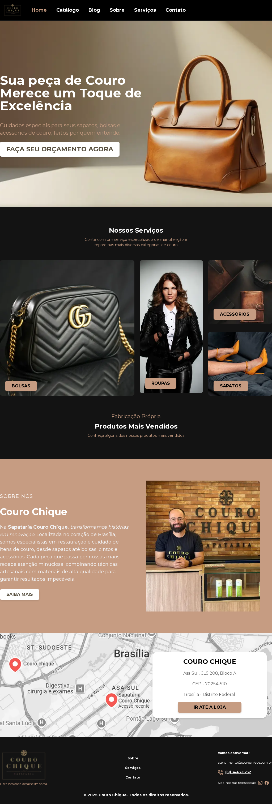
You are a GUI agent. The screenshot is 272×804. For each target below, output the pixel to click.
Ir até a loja (210, 707)
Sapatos (230, 385)
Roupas (160, 383)
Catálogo (67, 10)
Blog (94, 10)
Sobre (133, 758)
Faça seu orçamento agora (59, 149)
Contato (132, 777)
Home (39, 10)
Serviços (133, 768)
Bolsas (21, 385)
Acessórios (234, 314)
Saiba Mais (19, 594)
